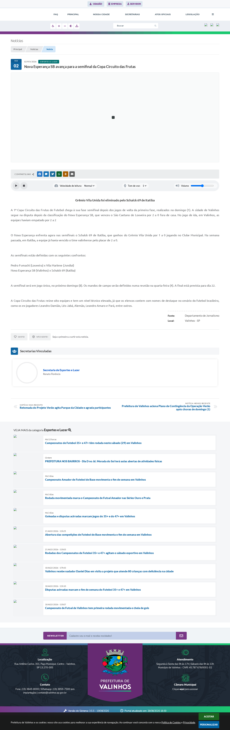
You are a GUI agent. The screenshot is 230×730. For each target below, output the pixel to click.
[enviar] (181, 636)
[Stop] (23, 185)
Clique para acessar (185, 689)
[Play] (16, 185)
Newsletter (55, 635)
